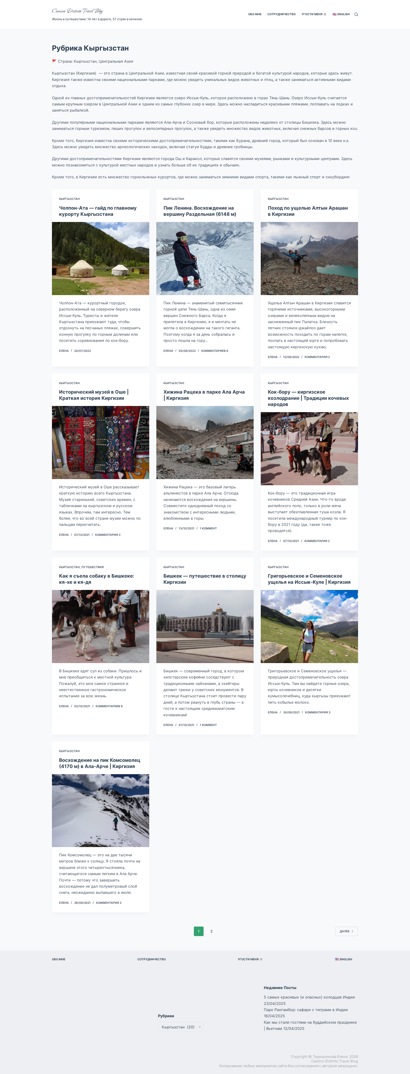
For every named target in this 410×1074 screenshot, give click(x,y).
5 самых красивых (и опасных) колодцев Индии (309, 997)
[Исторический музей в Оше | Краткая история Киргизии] (100, 442)
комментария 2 (317, 357)
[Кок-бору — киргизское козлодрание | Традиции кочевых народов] (309, 448)
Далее (344, 931)
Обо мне (254, 14)
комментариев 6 (214, 351)
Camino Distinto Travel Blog (77, 11)
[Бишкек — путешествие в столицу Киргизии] (205, 626)
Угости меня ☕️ (314, 14)
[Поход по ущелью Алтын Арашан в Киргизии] (309, 258)
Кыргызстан (69, 199)
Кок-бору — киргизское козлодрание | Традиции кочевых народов (308, 398)
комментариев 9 (109, 706)
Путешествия (92, 567)
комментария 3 (108, 535)
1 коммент (208, 528)
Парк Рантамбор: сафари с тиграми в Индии (306, 1009)
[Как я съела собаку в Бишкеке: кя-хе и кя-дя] (100, 626)
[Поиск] (356, 14)
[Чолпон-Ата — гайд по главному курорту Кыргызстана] (100, 258)
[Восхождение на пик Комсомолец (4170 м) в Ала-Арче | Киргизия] (100, 810)
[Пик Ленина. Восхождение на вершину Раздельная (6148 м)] (205, 258)
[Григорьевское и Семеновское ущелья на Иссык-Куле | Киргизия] (309, 626)
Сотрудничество (281, 14)
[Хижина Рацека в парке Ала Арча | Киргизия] (205, 442)
